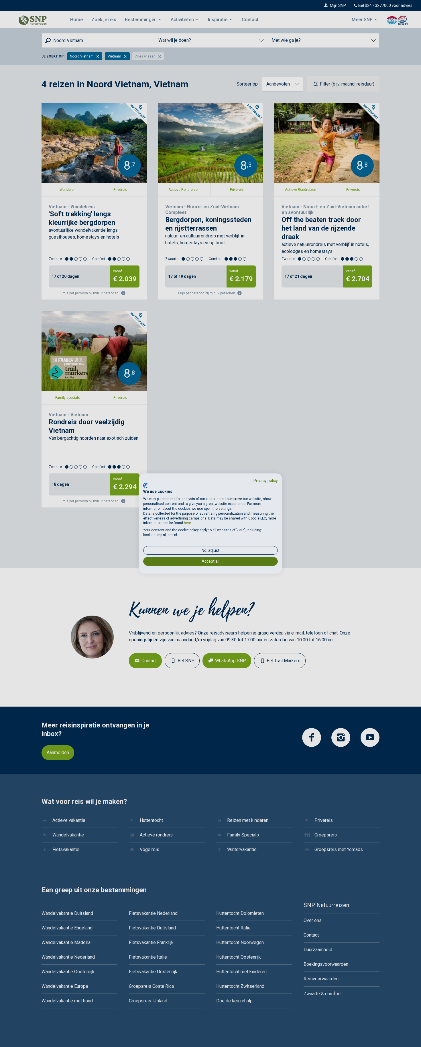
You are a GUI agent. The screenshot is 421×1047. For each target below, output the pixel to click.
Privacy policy (265, 480)
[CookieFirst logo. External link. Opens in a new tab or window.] (145, 485)
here (187, 523)
